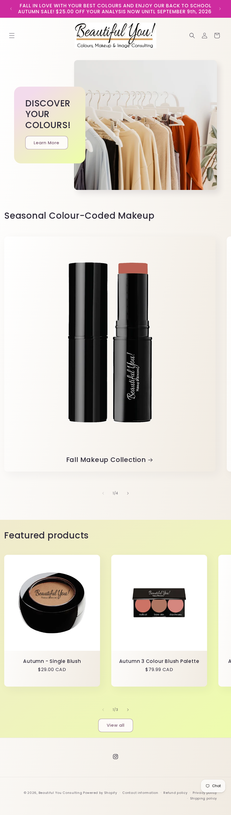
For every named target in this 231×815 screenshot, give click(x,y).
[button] (12, 35)
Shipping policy (203, 798)
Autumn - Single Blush (52, 661)
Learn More (46, 142)
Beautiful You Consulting (61, 792)
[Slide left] (103, 493)
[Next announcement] (220, 9)
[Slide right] (128, 493)
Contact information (140, 792)
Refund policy (175, 792)
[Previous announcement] (11, 9)
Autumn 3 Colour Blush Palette (159, 661)
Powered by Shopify (100, 792)
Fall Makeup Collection (106, 460)
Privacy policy (205, 792)
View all (116, 725)
